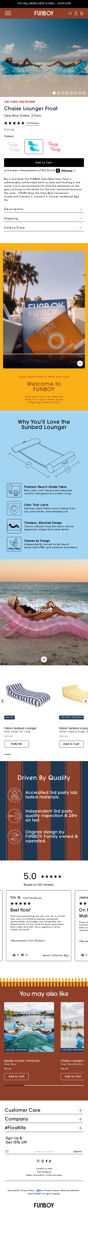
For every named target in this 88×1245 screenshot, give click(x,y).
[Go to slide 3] (62, 92)
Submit (77, 1152)
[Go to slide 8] (84, 92)
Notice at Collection (69, 1190)
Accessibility (14, 1190)
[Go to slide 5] (71, 92)
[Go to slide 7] (79, 92)
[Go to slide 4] (67, 92)
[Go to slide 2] (58, 92)
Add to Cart (71, 744)
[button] (70, 13)
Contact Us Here (44, 1169)
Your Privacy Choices (49, 1190)
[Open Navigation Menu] (8, 13)
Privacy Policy (27, 1190)
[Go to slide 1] (54, 92)
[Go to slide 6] (75, 92)
